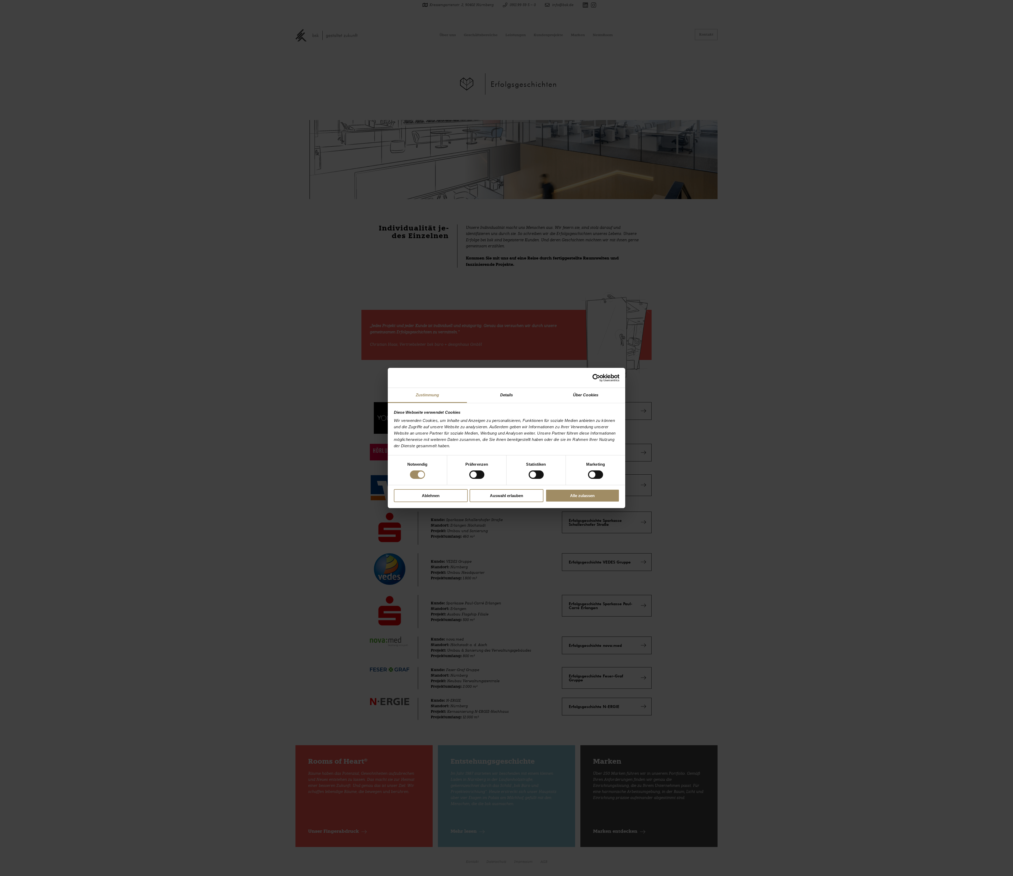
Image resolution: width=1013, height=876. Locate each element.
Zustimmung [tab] (427, 395)
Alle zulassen (582, 495)
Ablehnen (430, 495)
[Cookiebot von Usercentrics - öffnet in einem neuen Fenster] (596, 378)
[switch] (476, 474)
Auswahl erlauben (506, 495)
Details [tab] (506, 395)
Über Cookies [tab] (585, 395)
